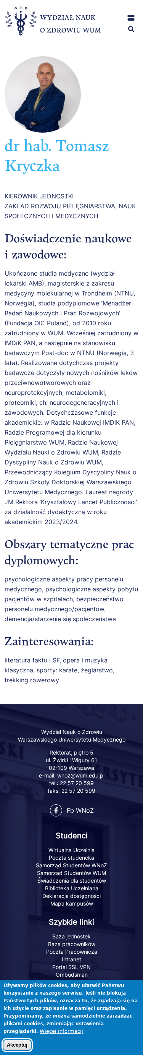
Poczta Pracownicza (71, 951)
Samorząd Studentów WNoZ (71, 865)
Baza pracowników (71, 944)
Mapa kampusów (71, 903)
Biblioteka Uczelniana (71, 888)
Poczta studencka (71, 857)
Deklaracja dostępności (71, 896)
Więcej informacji (61, 1031)
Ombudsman (72, 974)
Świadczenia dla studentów (71, 880)
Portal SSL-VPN (71, 967)
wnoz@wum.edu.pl (80, 775)
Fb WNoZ (80, 810)
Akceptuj (17, 1045)
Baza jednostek (71, 936)
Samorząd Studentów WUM (71, 873)
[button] (131, 18)
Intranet (71, 959)
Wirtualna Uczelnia (71, 850)
